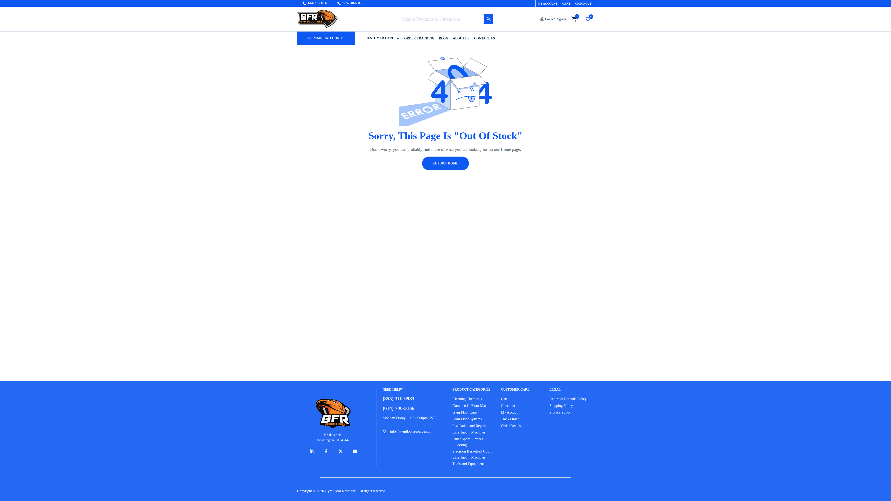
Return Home (445, 163)
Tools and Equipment (468, 464)
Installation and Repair (468, 426)
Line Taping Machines (468, 432)
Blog (443, 38)
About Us (461, 38)
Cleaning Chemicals (467, 399)
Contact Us (484, 38)
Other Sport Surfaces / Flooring (467, 442)
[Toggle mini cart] (574, 19)
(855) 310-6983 (398, 398)
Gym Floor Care (464, 412)
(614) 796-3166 (398, 408)
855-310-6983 (352, 3)
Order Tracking (419, 38)
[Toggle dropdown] (309, 38)
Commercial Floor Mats (469, 406)
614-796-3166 (317, 3)
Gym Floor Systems (467, 419)
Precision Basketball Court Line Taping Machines (471, 454)
